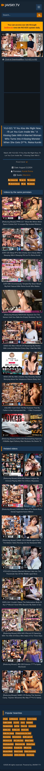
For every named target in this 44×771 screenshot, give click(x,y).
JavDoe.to (8, 28)
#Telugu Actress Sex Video (23, 733)
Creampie (32, 180)
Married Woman (14, 183)
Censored (22, 719)
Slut (24, 183)
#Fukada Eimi (18, 747)
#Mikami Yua (27, 747)
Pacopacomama (7, 726)
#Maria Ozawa (18, 751)
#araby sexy (6, 729)
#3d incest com (7, 740)
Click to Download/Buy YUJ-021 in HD (21, 59)
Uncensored (32, 726)
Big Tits (23, 180)
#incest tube (24, 729)
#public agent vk (27, 736)
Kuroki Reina (27, 171)
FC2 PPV (16, 722)
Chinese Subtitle (31, 719)
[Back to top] (36, 764)
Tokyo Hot (24, 726)
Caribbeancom (13, 719)
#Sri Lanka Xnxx (18, 740)
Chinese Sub (14, 180)
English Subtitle (7, 722)
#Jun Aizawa (30, 754)
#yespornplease (7, 747)
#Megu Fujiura (29, 740)
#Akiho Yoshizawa (19, 754)
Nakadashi (29, 722)
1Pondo (5, 719)
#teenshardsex (16, 736)
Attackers (26, 175)
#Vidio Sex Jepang (8, 733)
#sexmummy (7, 736)
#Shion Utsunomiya (29, 751)
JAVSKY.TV (11, 5)
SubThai (16, 726)
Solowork (31, 183)
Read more (21, 162)
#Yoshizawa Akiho (8, 744)
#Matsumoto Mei (20, 744)
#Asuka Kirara (31, 744)
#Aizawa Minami (7, 751)
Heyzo (23, 722)
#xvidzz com (15, 729)
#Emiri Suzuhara (8, 754)
